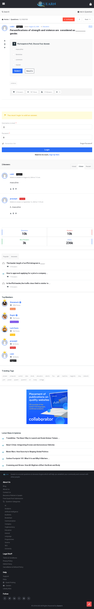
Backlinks (8, 515)
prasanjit (13, 341)
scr (30, 380)
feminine (19, 54)
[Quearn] (47, 4)
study (35, 380)
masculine (19, 49)
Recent (88, 166)
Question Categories (13, 501)
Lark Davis (14, 328)
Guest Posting (10, 582)
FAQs (5, 579)
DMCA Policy (7, 564)
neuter (18, 65)
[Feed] (28, 598)
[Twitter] (9, 598)
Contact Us (7, 492)
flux (53, 376)
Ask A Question (86, 12)
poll (4, 380)
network (85, 376)
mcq (79, 376)
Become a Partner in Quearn (12, 495)
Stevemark (14, 302)
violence (13, 83)
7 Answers (13, 277)
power (10, 380)
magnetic (73, 376)
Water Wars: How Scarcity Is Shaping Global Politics (27, 452)
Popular (6, 256)
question (24, 380)
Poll (90, 26)
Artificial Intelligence (11, 512)
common (19, 59)
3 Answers (13, 267)
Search (6, 12)
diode (32, 376)
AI (5, 505)
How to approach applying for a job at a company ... (27, 273)
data (26, 376)
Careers (8, 585)
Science (7, 542)
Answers (14, 256)
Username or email (9, 123)
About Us (6, 489)
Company (8, 524)
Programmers (9, 539)
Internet (7, 533)
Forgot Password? (86, 143)
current (20, 376)
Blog (4, 486)
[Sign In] (90, 4)
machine (64, 376)
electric (47, 376)
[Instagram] (24, 598)
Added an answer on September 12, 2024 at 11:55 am (26, 202)
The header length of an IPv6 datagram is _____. (25, 263)
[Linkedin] (14, 598)
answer (5, 376)
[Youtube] (19, 598)
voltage (41, 380)
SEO (6, 545)
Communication (10, 521)
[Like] (5, 40)
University (8, 549)
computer (13, 376)
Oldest (81, 166)
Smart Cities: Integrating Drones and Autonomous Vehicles (30, 445)
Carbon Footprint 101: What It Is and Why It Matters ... (28, 458)
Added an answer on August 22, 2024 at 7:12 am (25, 177)
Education (46, 26)
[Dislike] (5, 47)
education (40, 376)
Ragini (12, 315)
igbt (58, 376)
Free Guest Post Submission (13, 498)
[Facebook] (5, 598)
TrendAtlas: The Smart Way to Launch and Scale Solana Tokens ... (33, 438)
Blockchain (8, 518)
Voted (74, 166)
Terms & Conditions (10, 558)
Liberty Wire (7, 589)
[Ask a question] (89, 604)
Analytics (8, 509)
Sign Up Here (54, 155)
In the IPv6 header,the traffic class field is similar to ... (28, 283)
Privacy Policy (7, 561)
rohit (12, 354)
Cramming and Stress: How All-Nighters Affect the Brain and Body (33, 465)
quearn (16, 380)
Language (8, 536)
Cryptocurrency (10, 527)
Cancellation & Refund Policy (13, 567)
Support (6, 576)
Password (6, 133)
